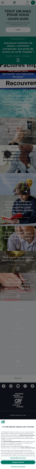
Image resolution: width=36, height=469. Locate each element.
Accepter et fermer (18, 462)
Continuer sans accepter (18, 466)
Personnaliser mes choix (18, 458)
